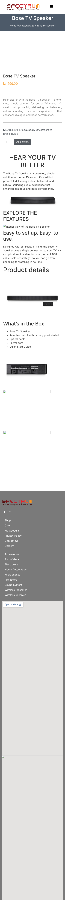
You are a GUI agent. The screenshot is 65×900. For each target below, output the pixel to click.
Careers (9, 545)
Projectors (11, 579)
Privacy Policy (13, 535)
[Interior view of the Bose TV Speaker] (26, 227)
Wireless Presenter (16, 589)
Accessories (12, 554)
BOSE (14, 133)
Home (13, 25)
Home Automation (16, 569)
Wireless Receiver (15, 595)
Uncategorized (26, 25)
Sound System (13, 584)
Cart (7, 525)
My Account (12, 530)
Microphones (12, 574)
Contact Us (11, 540)
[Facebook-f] (4, 512)
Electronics (11, 564)
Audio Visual (12, 559)
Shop (8, 520)
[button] (32, 247)
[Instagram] (10, 512)
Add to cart (22, 141)
